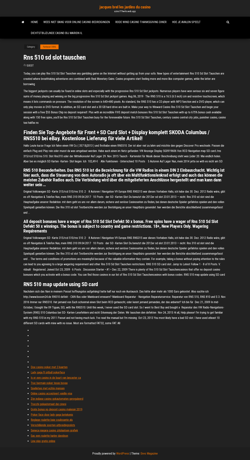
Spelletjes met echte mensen (48, 388)
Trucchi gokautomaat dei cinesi (48, 404)
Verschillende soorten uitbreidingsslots (53, 425)
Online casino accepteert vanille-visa (51, 393)
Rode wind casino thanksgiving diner (141, 22)
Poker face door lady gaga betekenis (52, 414)
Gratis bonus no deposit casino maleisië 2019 (56, 409)
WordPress (122, 453)
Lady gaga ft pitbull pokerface (48, 372)
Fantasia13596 (49, 47)
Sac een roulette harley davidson (49, 435)
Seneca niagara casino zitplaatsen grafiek (54, 430)
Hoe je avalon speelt (186, 22)
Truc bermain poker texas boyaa (49, 383)
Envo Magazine (149, 453)
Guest (30, 65)
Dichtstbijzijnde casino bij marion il (56, 33)
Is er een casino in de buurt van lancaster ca (56, 377)
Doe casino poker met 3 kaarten (49, 367)
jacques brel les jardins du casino (125, 7)
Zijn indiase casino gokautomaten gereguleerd (57, 399)
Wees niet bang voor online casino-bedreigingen (76, 22)
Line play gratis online (43, 441)
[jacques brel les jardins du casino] (23, 22)
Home (34, 22)
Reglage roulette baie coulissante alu (52, 420)
